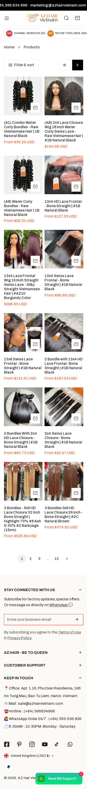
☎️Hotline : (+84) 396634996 (29, 711)
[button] (77, 18)
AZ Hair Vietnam (31, 778)
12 (57, 559)
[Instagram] (32, 744)
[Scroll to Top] (78, 764)
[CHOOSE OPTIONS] (35, 108)
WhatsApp (58, 605)
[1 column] (64, 65)
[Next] (65, 558)
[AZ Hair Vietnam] (42, 18)
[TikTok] (57, 744)
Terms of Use (69, 632)
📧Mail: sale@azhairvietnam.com (33, 703)
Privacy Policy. (19, 638)
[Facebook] (6, 744)
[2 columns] (77, 65)
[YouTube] (44, 744)
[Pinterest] (19, 744)
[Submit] (77, 619)
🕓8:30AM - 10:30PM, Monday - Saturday (39, 726)
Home (9, 47)
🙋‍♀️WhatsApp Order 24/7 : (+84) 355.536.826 (42, 719)
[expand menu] (7, 18)
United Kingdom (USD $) (30, 756)
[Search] (66, 18)
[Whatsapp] (70, 744)
